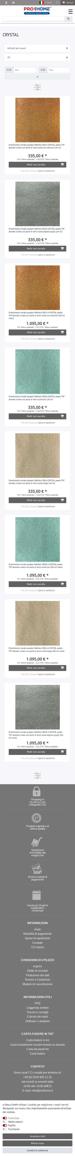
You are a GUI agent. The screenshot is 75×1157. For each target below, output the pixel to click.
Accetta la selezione (37, 1150)
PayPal (11, 1125)
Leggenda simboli (38, 1007)
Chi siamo (37, 947)
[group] (37, 120)
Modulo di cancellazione (37, 984)
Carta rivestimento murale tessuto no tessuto (37, 1044)
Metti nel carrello (36, 164)
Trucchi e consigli (37, 1012)
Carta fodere (37, 1053)
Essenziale (13, 1118)
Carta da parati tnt (37, 1049)
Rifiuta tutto (37, 1143)
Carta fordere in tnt (37, 1040)
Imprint (37, 966)
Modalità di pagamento (37, 933)
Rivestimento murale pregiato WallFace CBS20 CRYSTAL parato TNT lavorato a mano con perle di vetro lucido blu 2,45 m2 (37, 398)
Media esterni (15, 1121)
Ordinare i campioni (37, 1021)
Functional (14, 1129)
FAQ (37, 1003)
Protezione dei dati (37, 975)
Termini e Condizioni (37, 979)
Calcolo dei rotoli (37, 1016)
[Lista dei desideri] (57, 2)
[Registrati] (14, 2)
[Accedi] (6, 2)
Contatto (37, 942)
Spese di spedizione (46, 171)
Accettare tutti (37, 1136)
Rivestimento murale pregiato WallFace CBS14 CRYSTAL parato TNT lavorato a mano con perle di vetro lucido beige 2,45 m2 (37, 482)
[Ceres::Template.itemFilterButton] (37, 76)
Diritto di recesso (37, 970)
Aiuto (37, 929)
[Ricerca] (68, 18)
